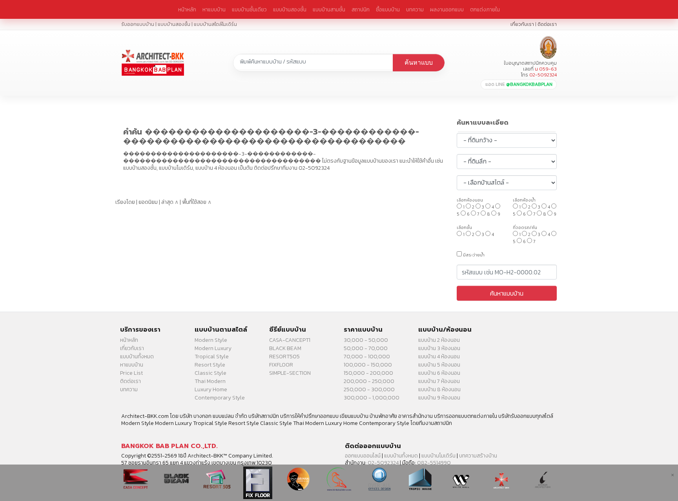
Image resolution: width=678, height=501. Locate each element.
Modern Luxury (213, 348)
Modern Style (211, 340)
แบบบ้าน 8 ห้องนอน (439, 389)
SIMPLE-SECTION (290, 373)
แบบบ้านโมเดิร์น (438, 456)
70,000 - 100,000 (367, 356)
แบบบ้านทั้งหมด (137, 356)
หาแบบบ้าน (214, 9)
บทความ (415, 9)
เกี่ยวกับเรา (522, 24)
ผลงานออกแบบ (447, 9)
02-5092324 (383, 463)
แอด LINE (518, 84)
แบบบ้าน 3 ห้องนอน (439, 348)
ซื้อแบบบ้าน (388, 9)
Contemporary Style (220, 398)
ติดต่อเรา (547, 24)
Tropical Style (212, 356)
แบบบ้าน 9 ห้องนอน (439, 398)
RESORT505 (284, 356)
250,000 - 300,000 (369, 389)
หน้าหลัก (187, 9)
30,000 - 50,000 (366, 340)
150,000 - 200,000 (368, 373)
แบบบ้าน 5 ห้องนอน (439, 365)
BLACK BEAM (285, 348)
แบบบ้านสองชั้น (289, 9)
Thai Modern (210, 381)
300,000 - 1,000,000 (371, 398)
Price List (131, 373)
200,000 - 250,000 (369, 381)
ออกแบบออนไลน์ (363, 456)
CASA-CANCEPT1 (289, 340)
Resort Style (210, 365)
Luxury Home (211, 389)
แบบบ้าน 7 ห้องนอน (439, 381)
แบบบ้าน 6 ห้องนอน (439, 373)
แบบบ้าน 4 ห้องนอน (439, 356)
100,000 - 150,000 (368, 365)
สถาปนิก (361, 9)
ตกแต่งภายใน (485, 9)
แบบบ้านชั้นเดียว (249, 9)
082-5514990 (434, 463)
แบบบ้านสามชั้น (329, 9)
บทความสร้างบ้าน (478, 456)
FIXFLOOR (281, 365)
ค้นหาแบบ (419, 62)
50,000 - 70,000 (366, 348)
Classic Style (210, 373)
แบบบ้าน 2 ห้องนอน (439, 340)
